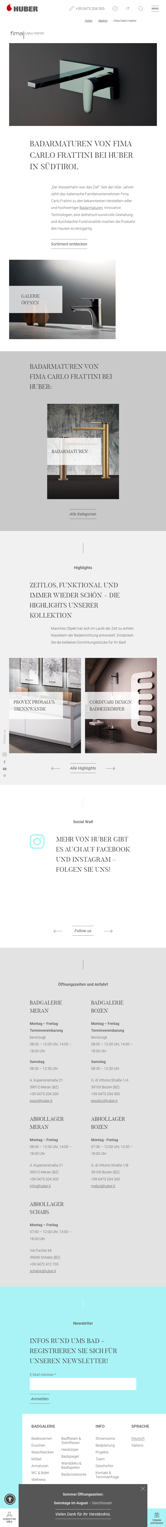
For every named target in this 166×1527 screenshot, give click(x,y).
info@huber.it (40, 1186)
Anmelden (40, 1398)
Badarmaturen (91, 208)
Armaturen (39, 1466)
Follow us (83, 930)
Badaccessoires (73, 1474)
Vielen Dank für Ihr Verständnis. (83, 1514)
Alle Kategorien (83, 514)
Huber (89, 20)
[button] (10, 1499)
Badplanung (105, 1445)
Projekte (102, 1452)
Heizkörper (70, 1449)
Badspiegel (70, 1456)
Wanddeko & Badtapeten (71, 1465)
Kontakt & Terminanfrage (107, 1475)
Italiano (137, 1445)
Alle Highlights (83, 768)
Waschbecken (42, 1452)
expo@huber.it (41, 1101)
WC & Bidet (40, 1473)
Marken (103, 20)
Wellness (38, 1479)
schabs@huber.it (43, 1271)
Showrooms (105, 1438)
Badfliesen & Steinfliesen (71, 1440)
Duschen (38, 1445)
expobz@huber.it (104, 1101)
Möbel (36, 1459)
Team (100, 1459)
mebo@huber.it (103, 1186)
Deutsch (138, 1438)
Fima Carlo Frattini (125, 20)
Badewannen (41, 1438)
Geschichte (104, 1466)
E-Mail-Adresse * (43, 1374)
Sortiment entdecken (69, 244)
